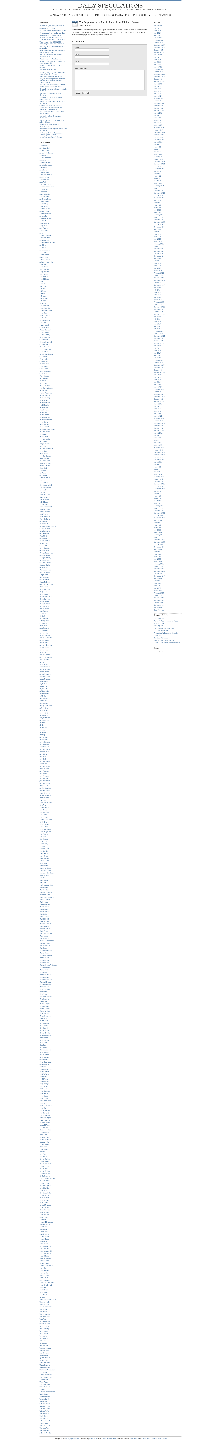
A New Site (58, 15)
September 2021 (159, 169)
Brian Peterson (45, 315)
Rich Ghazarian (45, 1137)
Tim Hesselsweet (45, 1307)
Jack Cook (43, 626)
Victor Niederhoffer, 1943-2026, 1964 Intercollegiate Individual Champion (52, 43)
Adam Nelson (44, 155)
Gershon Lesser (45, 563)
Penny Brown (44, 1081)
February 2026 (159, 40)
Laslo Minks (44, 863)
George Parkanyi (45, 558)
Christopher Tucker (46, 354)
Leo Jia (42, 878)
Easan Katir (44, 468)
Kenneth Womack (46, 820)
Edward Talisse (45, 478)
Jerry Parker (44, 715)
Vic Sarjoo (43, 1372)
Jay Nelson (43, 684)
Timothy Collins (45, 1316)
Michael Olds (44, 970)
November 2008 (159, 542)
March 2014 (158, 387)
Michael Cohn (44, 958)
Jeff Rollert (43, 696)
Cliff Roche (43, 357)
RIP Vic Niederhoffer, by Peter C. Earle (53, 31)
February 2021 (159, 186)
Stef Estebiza (44, 1249)
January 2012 (158, 450)
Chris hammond (45, 349)
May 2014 (157, 382)
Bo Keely (43, 303)
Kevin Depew (44, 824)
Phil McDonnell (45, 1115)
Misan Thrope (44, 1006)
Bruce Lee (43, 318)
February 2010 (159, 506)
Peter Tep (43, 1108)
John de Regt (44, 752)
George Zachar (45, 560)
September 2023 (159, 111)
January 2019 (158, 246)
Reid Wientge (44, 1132)
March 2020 (158, 212)
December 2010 (159, 481)
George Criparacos (46, 553)
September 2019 (159, 227)
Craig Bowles (44, 366)
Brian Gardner (134, 1439)
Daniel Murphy (45, 395)
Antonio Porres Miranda (48, 243)
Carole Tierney (45, 335)
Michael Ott (43, 972)
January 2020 (158, 217)
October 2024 (158, 79)
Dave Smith (44, 400)
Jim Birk (42, 723)
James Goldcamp (46, 638)
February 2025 (159, 69)
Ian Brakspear (44, 609)
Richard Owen (44, 1144)
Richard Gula (44, 1142)
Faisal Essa (44, 502)
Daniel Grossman (46, 393)
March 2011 (158, 474)
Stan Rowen (44, 1244)
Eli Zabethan (44, 483)
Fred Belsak (44, 514)
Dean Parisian (44, 424)
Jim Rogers (43, 732)
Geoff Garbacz (44, 548)
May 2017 (157, 295)
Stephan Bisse (45, 1261)
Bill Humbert (44, 298)
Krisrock (42, 846)
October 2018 (158, 254)
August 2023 (158, 113)
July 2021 (157, 174)
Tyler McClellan (45, 1358)
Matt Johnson (44, 938)
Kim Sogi (43, 836)
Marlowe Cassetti (46, 924)
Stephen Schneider (46, 1266)
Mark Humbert (44, 912)
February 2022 (159, 157)
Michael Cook (44, 960)
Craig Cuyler (44, 369)
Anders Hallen (44, 201)
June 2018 (157, 263)
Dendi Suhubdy (45, 432)
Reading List (158, 626)
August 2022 (158, 142)
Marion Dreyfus (45, 900)
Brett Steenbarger (46, 310)
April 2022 (157, 152)
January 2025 (158, 72)
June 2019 (157, 234)
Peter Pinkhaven (45, 1101)
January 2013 (158, 421)
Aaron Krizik (44, 146)
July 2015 (157, 348)
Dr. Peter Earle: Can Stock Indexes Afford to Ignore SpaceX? (51, 134)
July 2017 (157, 290)
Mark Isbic (43, 914)
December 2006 (159, 598)
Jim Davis (43, 725)
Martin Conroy (44, 926)
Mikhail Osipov (45, 1004)
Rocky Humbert (45, 1176)
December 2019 (159, 220)
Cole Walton (44, 361)
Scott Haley (43, 1232)
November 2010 (159, 484)
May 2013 (157, 411)
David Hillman (44, 410)
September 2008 (159, 547)
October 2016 (158, 312)
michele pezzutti (45, 984)
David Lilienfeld (45, 415)
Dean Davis (44, 422)
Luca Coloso (44, 887)
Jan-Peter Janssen (46, 657)
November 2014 (159, 367)
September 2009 (159, 518)
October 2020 (158, 195)
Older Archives (159, 610)
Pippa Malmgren (45, 1118)
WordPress (93, 1439)
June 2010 (157, 496)
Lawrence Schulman (47, 873)
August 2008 (158, 549)
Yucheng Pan (44, 1428)
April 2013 (157, 414)
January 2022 (158, 159)
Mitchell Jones (44, 1009)
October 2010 (158, 486)
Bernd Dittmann (45, 279)
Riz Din (42, 1152)
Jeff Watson (44, 701)
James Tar (43, 652)
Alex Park (43, 182)
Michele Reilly (44, 987)
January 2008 (158, 566)
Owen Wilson (44, 1064)
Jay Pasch (43, 686)
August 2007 (158, 578)
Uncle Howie (44, 1360)
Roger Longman (45, 1186)
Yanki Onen (44, 1416)
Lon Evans (43, 883)
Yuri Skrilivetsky (45, 1430)
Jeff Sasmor (44, 698)
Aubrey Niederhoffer (47, 262)
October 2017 (158, 283)
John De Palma (45, 749)
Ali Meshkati (44, 189)
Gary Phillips (44, 536)
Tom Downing (44, 1329)
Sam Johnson (44, 1215)
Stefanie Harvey (45, 1258)
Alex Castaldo (44, 177)
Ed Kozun (43, 473)
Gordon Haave (45, 572)
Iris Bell (42, 616)
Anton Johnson (45, 240)
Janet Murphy (44, 660)
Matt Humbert (44, 936)
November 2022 (159, 135)
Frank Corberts (45, 512)
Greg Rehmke (44, 580)
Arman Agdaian (45, 250)
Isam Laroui (44, 618)
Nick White (43, 1047)
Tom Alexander (45, 1321)
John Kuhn (43, 759)
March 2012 (158, 445)
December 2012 (159, 423)
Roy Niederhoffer (45, 1193)
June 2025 (157, 60)
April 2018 (157, 268)
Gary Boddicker (45, 531)
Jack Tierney (44, 630)
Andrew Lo (43, 216)
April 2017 (157, 297)
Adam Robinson (45, 158)
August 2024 (158, 84)
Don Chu (43, 446)
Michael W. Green (46, 980)
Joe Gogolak (44, 740)
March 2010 (158, 503)
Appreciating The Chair (48, 28)
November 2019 (159, 222)
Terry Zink (43, 1297)
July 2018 (157, 261)
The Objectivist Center (161, 631)
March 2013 (158, 416)
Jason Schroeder (45, 674)
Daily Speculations (110, 5)
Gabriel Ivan (44, 521)
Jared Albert (44, 664)
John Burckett (44, 747)
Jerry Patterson (45, 718)
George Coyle (44, 550)
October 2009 (158, 515)
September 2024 (159, 81)
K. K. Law (43, 800)
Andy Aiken (43, 226)
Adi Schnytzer (44, 160)
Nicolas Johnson (45, 1050)
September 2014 (159, 372)
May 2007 (157, 586)
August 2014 (158, 375)
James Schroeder (46, 645)
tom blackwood (45, 1324)
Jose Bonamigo (45, 790)
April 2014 (157, 384)
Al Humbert (43, 167)
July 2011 (157, 464)
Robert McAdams (46, 1164)
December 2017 (159, 278)
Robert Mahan (44, 1161)
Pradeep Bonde (45, 1123)
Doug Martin (44, 453)
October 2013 (158, 399)
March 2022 (158, 154)
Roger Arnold (44, 1183)
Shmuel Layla (44, 1239)
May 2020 (157, 207)
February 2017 (159, 302)
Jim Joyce (43, 730)
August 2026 (158, 26)
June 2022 (157, 147)
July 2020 (157, 203)
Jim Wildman (44, 737)
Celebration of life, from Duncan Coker (53, 33)
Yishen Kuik (44, 1423)
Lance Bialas (44, 853)
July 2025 (157, 57)
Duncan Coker (45, 461)
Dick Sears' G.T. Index (161, 638)
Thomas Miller (44, 1304)
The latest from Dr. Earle (48, 70)
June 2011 (157, 467)
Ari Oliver (43, 245)
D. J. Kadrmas (44, 378)
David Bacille (44, 405)
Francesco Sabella (46, 507)
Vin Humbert (44, 1380)
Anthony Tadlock (45, 235)
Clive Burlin (44, 359)
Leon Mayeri (44, 880)
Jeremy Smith (44, 713)
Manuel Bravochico (46, 892)
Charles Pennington (46, 342)
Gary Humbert (44, 533)
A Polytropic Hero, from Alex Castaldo (52, 40)
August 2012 (158, 433)
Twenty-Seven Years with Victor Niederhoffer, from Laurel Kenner (51, 36)
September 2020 (159, 198)
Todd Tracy (43, 1319)
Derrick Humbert (45, 439)
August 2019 (158, 229)
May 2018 (157, 266)
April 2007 (157, 588)
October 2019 (158, 224)
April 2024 (157, 94)
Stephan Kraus (45, 1263)
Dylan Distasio (45, 466)
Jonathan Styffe (45, 783)
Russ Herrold (44, 1198)
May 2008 (157, 557)
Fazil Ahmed (44, 504)
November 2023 (159, 106)
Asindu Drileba (45, 260)
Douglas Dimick (45, 456)
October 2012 (158, 428)
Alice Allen (43, 192)
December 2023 (159, 103)
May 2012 (157, 440)
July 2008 (157, 552)
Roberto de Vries (45, 1173)
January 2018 (158, 275)
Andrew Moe (44, 221)
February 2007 (159, 593)
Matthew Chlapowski (47, 941)
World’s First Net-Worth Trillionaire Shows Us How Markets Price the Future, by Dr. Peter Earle (51, 107)
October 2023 (158, 108)
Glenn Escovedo (45, 570)
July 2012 (157, 435)
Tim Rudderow (45, 1314)
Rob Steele (43, 1156)
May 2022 (157, 149)
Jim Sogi (43, 735)
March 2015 (158, 358)
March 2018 (158, 271)
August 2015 (158, 346)
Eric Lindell (43, 490)
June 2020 (157, 205)
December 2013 (159, 394)
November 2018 (159, 251)
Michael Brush (44, 953)
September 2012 (159, 431)
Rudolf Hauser (45, 1195)
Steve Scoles (44, 1275)
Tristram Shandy (45, 1348)
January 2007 (158, 595)
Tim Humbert (44, 1309)
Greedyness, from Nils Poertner (50, 59)
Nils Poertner (44, 1055)
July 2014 (157, 377)
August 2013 (158, 404)
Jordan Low (44, 786)
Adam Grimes (44, 150)
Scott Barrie (44, 1227)
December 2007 (159, 569)
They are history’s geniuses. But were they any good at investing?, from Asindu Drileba (52, 80)
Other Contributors (46, 1062)
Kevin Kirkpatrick (45, 829)
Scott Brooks (44, 1229)
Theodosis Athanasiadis (48, 1300)
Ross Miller (43, 1190)
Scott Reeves (44, 1234)
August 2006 (158, 607)
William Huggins (45, 1406)
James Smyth (44, 647)
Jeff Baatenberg (45, 691)
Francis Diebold (45, 509)
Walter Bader (44, 1394)
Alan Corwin (44, 170)
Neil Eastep (44, 1026)
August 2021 (158, 171)
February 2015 (159, 360)
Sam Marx (43, 1220)
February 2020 (159, 215)
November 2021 (159, 164)
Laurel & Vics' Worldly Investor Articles (167, 643)
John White (43, 773)
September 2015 (159, 343)
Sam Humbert (44, 1212)
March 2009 (158, 532)
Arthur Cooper (44, 255)
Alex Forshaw (44, 180)
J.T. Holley (43, 623)
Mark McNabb (44, 919)
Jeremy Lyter (44, 710)
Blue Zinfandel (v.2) (109, 1439)
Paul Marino (44, 1076)
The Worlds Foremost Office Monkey (154, 1439)
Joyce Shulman (45, 793)
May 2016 (157, 324)
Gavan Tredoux (45, 541)
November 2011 (159, 455)
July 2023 (157, 115)
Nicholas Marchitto (46, 1035)
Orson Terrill (44, 1060)
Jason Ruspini (44, 672)
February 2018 (159, 273)
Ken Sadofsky (44, 812)
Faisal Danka (44, 500)
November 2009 (159, 513)
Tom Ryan (43, 1341)
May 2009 (157, 527)
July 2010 (157, 494)
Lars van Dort (44, 861)
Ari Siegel (43, 247)
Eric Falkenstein (45, 487)
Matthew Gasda (45, 943)
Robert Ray (43, 1169)
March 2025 (158, 67)
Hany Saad (43, 592)
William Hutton (45, 1409)
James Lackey (44, 640)
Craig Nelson (44, 376)
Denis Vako (43, 434)
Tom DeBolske (45, 1326)
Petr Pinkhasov (45, 1110)
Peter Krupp (44, 1096)
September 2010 (159, 489)
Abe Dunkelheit (45, 148)
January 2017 (158, 304)
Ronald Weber (45, 1188)
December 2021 (159, 161)
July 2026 (157, 28)
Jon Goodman (44, 776)
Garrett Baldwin (45, 529)
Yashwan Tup (44, 1418)
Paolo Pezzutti (44, 1072)
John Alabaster (45, 742)
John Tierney (44, 769)
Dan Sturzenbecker (46, 388)
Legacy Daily (44, 875)
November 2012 (159, 426)
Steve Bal (43, 1268)
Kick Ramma (44, 834)
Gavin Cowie (44, 543)
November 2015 (159, 338)
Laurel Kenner (44, 866)
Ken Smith (43, 815)
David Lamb (44, 412)
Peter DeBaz (44, 1086)
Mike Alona (43, 994)
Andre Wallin (44, 206)
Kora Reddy (44, 844)
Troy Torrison (44, 1353)
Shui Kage (43, 1241)
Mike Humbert (44, 999)
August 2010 (158, 491)
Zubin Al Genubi (45, 1433)
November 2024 (159, 77)
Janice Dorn (44, 662)
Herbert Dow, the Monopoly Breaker (52, 26)
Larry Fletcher (44, 856)
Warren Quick (44, 1399)
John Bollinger (45, 744)
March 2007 (158, 591)
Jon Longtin (44, 778)
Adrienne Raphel (45, 163)
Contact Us (162, 15)
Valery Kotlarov (45, 1363)
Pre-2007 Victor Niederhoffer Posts (166, 621)
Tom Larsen (44, 1333)
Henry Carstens (45, 599)
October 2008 (158, 544)
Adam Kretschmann (46, 153)
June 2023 (157, 118)
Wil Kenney (43, 1401)
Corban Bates (44, 364)
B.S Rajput (43, 264)
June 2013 (157, 409)
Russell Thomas (45, 1205)
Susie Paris (43, 1292)
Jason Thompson (46, 679)
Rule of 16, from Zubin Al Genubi (51, 137)
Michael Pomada (45, 975)
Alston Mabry (44, 197)
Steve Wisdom (44, 1280)
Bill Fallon (43, 293)
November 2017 (159, 280)
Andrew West (44, 223)
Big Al (41, 281)
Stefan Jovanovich (46, 1251)
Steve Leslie (44, 1273)
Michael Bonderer (46, 950)
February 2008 (159, 564)
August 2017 (158, 287)
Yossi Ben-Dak (45, 1426)
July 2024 (157, 86)
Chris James (44, 352)
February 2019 (159, 244)
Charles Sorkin (45, 344)
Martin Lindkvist (45, 929)
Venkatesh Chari (45, 1367)
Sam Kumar (44, 1217)
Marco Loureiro (45, 895)
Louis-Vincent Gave (46, 885)
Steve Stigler (44, 1278)
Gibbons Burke (45, 565)
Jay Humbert (44, 681)
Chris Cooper (44, 347)
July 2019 (157, 232)
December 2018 (159, 249)
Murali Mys (43, 1018)
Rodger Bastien (45, 1181)
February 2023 (159, 127)
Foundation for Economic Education (166, 633)
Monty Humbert (45, 1011)
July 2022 (157, 144)
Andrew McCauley (46, 218)
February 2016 (159, 331)
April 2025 (157, 64)
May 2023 (157, 120)
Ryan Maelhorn (45, 1210)
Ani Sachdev (44, 230)
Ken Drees (43, 810)
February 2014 (159, 389)
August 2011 (158, 462)
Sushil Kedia (44, 1287)
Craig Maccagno (45, 371)
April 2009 (157, 530)
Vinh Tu (42, 1389)
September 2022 (159, 140)
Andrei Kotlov (44, 211)
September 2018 (159, 256)
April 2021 (157, 181)
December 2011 (159, 452)
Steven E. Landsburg (47, 1283)
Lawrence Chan (45, 870)
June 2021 (157, 176)
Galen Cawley (44, 524)
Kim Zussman (44, 839)
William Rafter (44, 1411)
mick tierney (44, 992)
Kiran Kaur (43, 841)
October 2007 (158, 574)
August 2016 (158, 317)
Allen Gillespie (45, 194)
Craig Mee (43, 373)
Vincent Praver (45, 1387)
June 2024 (157, 89)
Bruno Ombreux (45, 320)
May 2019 (157, 237)
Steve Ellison (44, 1270)
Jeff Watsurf (44, 703)
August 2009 (158, 520)
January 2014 (158, 392)
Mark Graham (44, 907)
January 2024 (158, 101)
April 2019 (157, 239)
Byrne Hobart (44, 325)
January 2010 (158, 508)
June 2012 (157, 438)
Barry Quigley (44, 269)
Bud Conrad (44, 323)
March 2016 (158, 329)
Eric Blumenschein (46, 485)
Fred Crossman (45, 517)
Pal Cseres (43, 1067)
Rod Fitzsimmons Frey (47, 1178)
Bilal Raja (43, 284)
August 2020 (158, 200)
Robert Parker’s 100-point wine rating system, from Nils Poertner (52, 73)
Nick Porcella (44, 1040)
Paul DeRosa (44, 1074)
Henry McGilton (45, 604)
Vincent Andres (45, 1384)
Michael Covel (44, 963)
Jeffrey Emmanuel (46, 706)
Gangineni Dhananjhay (48, 526)
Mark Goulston (45, 904)
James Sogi (44, 650)
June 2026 (157, 31)
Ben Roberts (44, 277)
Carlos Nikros (44, 332)
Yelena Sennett (45, 1421)
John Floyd (43, 754)
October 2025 (158, 50)
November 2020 (159, 193)
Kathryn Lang (44, 807)
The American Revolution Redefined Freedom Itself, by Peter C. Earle (52, 86)
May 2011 (157, 469)
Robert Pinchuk (45, 1166)
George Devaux (45, 555)
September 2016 (159, 314)
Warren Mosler (45, 1396)
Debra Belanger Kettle (47, 429)
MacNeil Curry (44, 890)
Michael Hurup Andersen (48, 965)
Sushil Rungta (44, 1290)
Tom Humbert (44, 1331)
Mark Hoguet (44, 909)
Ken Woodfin (44, 817)
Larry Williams (44, 858)
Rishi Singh (44, 1149)
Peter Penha (44, 1098)
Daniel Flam (44, 390)
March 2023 (158, 125)
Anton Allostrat (44, 238)
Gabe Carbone (45, 519)
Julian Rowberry (45, 795)
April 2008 (157, 559)
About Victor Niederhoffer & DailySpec (99, 15)
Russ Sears (44, 1203)
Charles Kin (44, 340)
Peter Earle (43, 1089)
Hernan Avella (44, 606)
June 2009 (157, 525)
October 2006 (158, 603)
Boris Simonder (45, 308)
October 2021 (158, 166)
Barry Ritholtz (44, 272)
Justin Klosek (44, 798)
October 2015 (158, 341)
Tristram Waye (44, 1350)
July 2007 (157, 581)
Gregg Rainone (45, 582)
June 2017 (157, 292)
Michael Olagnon (45, 967)
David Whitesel (45, 417)
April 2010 (157, 501)
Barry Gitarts (44, 267)
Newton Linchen (45, 1033)
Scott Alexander (45, 1224)
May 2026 (157, 33)
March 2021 (158, 183)
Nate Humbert (44, 1023)
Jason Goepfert (45, 667)
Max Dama (43, 948)
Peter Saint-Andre (46, 1106)
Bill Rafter (43, 301)
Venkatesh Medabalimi (47, 1370)
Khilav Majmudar (45, 832)
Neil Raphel (44, 1028)
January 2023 (158, 130)
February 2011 (159, 477)
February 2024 (159, 98)
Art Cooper (43, 252)
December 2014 (159, 365)
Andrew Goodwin (46, 213)
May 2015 (157, 353)
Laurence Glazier (46, 868)
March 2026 (158, 38)
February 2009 (159, 535)
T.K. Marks (43, 1295)
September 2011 (159, 460)
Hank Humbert (45, 589)
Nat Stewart (44, 1021)
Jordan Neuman (45, 788)
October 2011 (158, 457)
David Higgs (44, 407)
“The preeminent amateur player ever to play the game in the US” (53, 51)
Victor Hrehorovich (46, 1375)
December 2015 (159, 336)
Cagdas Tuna (44, 327)
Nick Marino (44, 1038)
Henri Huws (44, 594)
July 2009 (157, 523)
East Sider (43, 470)
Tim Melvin (43, 1312)
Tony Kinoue (44, 1346)
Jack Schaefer (44, 628)
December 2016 (159, 307)
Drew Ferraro (44, 458)
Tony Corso (43, 1343)
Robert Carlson (45, 1159)
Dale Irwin (43, 381)
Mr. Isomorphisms (46, 1013)
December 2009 (159, 511)
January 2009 (158, 537)
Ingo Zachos (44, 611)
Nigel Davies (44, 1052)
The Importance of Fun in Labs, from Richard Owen (109, 22)
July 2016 (157, 319)
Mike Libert (43, 1001)
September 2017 (159, 285)
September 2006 (159, 605)
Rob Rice (43, 1154)
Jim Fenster (44, 727)
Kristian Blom (44, 849)
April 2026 (157, 35)
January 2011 (158, 479)
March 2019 (158, 241)
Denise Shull (44, 437)
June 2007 (157, 583)
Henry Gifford (44, 601)
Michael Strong (45, 977)
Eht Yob (42, 480)
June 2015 (157, 351)
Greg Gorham (44, 577)
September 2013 (159, 401)
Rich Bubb (43, 1135)
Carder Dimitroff (45, 330)
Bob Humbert (44, 306)
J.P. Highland (44, 621)
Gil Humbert (44, 567)
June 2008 (157, 554)
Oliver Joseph (44, 1057)
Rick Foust (43, 1147)
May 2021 (157, 178)
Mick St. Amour (45, 989)
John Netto (43, 764)
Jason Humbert (45, 669)
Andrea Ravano (45, 209)
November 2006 (159, 600)
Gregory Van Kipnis (46, 584)
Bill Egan (43, 291)
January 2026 (158, 43)
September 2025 (159, 52)
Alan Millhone (44, 172)
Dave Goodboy (45, 398)
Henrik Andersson (46, 597)
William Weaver (45, 1413)
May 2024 (157, 91)
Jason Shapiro (45, 677)
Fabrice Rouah (45, 497)
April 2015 (157, 355)
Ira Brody (43, 613)
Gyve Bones (44, 587)
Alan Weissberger (46, 175)
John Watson (44, 771)
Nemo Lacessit (45, 1030)
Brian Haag (43, 313)
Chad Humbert (45, 337)
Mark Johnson (44, 916)
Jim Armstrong (44, 720)
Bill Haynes (43, 296)
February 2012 (159, 447)
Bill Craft (42, 289)
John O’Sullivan (45, 766)
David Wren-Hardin (46, 420)
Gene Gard (43, 546)
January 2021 (158, 188)
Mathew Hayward (46, 933)
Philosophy (142, 15)
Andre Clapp (44, 204)
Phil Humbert (44, 1113)
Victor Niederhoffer (46, 1377)
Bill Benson (43, 286)
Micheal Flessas (45, 982)
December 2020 (159, 191)
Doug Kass (43, 451)
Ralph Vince (44, 1127)
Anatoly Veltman (45, 199)
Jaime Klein (44, 633)
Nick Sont (43, 1045)
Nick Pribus (43, 1043)
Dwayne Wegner (45, 463)
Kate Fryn (43, 805)
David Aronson (45, 403)
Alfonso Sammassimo (47, 187)
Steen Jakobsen (45, 1246)
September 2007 (159, 576)
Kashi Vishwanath (46, 803)
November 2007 (159, 571)
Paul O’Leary (44, 1079)
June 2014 (157, 380)
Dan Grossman (45, 386)
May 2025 (157, 62)
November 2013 (159, 397)
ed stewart (43, 475)
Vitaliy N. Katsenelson (47, 1392)
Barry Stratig (44, 274)
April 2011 (157, 472)
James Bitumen (45, 635)
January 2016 (158, 334)
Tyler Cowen (44, 1355)
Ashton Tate (44, 257)
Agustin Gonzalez (46, 165)
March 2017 (158, 300)
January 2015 (158, 363)
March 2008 (158, 561)
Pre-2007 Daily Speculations (164, 640)
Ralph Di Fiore (45, 1125)
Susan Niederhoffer (46, 1285)
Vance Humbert (45, 1365)
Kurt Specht (44, 851)
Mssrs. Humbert (45, 1016)
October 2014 (158, 370)
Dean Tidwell (44, 427)
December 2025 (159, 45)
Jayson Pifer (44, 689)
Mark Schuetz (44, 921)
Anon (41, 233)
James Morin (44, 643)
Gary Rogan (44, 538)
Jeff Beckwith (44, 693)
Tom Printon (44, 1338)
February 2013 (159, 418)
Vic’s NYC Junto (159, 623)
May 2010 (157, 498)
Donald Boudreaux (46, 449)
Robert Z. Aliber (45, 1171)
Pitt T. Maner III (45, 1120)
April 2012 (157, 443)
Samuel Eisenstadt (46, 1222)
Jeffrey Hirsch (44, 708)
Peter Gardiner (45, 1091)
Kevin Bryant (44, 822)
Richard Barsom (45, 1140)
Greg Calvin (44, 575)
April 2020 (157, 210)
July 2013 (157, 406)
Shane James (44, 1236)
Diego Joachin (45, 444)
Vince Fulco (44, 1382)
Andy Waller (44, 228)
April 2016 (157, 326)
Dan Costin (43, 383)
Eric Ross (43, 492)
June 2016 (157, 321)
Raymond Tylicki (45, 1130)
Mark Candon (44, 902)
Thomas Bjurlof (45, 1302)
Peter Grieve (44, 1093)
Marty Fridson (44, 931)
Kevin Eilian (44, 827)
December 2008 (159, 540)
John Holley (44, 757)
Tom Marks (43, 1336)
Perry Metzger (44, 1084)
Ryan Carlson (44, 1207)
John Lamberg (45, 761)
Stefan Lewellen (45, 1253)
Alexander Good (45, 184)
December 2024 (159, 74)
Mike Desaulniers (46, 996)
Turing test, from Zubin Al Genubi (51, 76)
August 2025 (158, 55)
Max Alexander (45, 946)
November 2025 (159, 47)
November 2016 (159, 309)
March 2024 (158, 96)
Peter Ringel (44, 1103)
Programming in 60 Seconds (164, 628)
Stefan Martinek (45, 1256)
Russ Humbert (44, 1200)
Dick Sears (43, 441)
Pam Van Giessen (46, 1069)
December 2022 (159, 132)
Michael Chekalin (46, 955)
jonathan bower (45, 781)
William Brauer (45, 1404)
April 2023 (157, 123)
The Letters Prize (159, 618)
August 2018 (158, 258)
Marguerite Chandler (47, 897)
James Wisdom (45, 655)
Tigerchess (157, 635)
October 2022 (158, 137)
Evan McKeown (45, 495)
